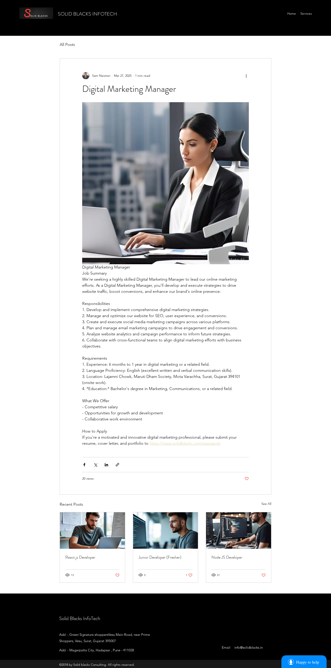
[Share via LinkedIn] (106, 465)
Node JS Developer (226, 557)
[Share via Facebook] (84, 465)
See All (266, 504)
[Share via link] (117, 465)
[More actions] (246, 75)
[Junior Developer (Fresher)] (165, 530)
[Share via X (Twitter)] (95, 465)
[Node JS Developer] (238, 530)
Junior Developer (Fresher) (159, 557)
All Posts (67, 44)
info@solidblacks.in (248, 647)
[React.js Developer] (92, 530)
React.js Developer (80, 557)
